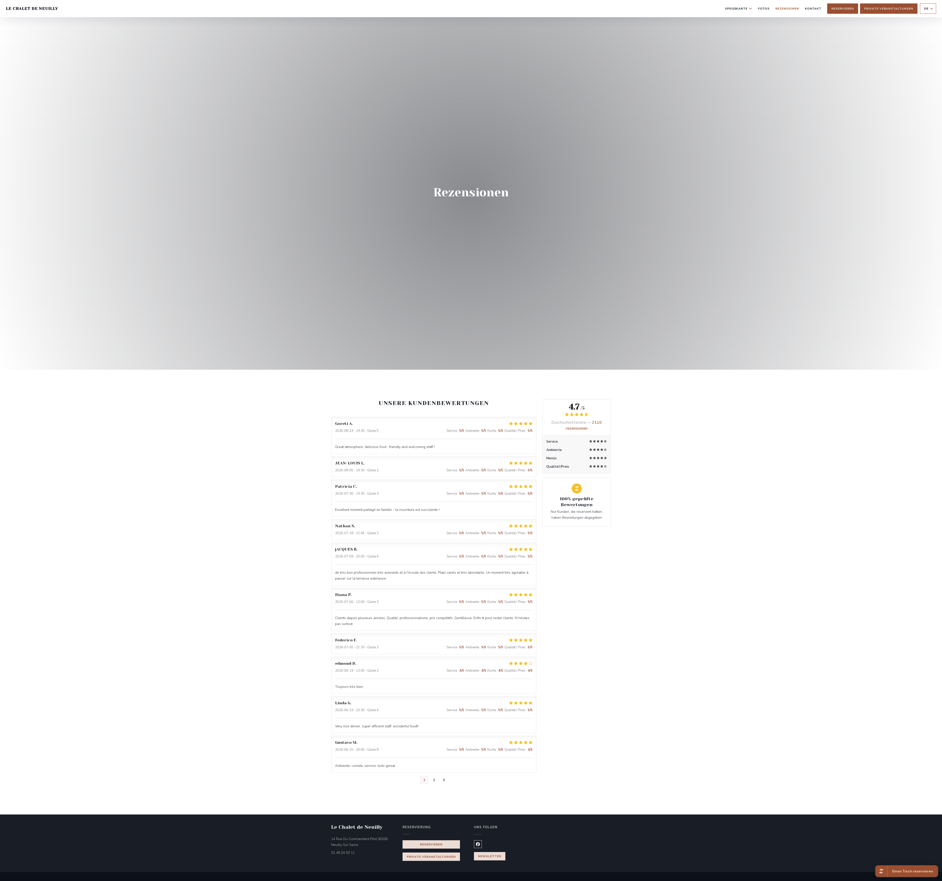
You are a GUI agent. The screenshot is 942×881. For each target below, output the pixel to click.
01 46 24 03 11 (343, 852)
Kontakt (813, 9)
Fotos (764, 9)
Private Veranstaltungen (888, 9)
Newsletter (489, 856)
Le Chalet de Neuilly (32, 8)
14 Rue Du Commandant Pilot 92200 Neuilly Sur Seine (364, 842)
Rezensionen (787, 9)
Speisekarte (736, 9)
